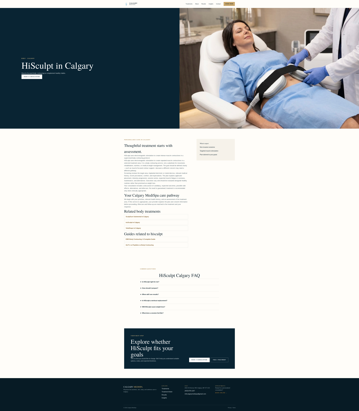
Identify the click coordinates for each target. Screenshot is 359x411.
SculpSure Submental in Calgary (137, 216)
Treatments (189, 4)
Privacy (230, 407)
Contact (218, 4)
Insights (211, 4)
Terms (234, 407)
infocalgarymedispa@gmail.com (195, 394)
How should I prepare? (150, 288)
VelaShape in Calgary (133, 228)
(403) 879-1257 (190, 391)
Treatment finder (167, 392)
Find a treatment (219, 360)
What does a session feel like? (153, 313)
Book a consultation (32, 76)
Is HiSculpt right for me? (150, 282)
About (197, 4)
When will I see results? (150, 294)
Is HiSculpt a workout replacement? (154, 300)
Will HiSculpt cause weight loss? (153, 307)
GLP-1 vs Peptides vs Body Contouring (140, 245)
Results (203, 4)
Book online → (221, 392)
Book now (229, 3)
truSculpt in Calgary (133, 222)
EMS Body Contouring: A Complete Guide (140, 239)
